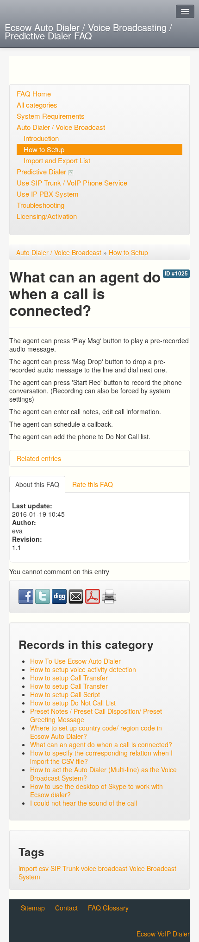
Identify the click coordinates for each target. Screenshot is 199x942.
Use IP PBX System (48, 194)
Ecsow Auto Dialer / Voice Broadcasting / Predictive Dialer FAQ (88, 31)
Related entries (39, 458)
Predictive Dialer (42, 171)
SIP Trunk (64, 868)
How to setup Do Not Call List (73, 702)
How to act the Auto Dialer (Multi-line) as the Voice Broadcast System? (103, 773)
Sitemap (33, 907)
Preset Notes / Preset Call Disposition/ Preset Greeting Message (96, 715)
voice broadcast (104, 868)
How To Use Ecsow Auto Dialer (75, 661)
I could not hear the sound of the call (83, 802)
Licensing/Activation (47, 216)
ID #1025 (176, 273)
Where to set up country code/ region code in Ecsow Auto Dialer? (96, 732)
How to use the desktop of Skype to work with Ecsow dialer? (96, 790)
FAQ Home (34, 93)
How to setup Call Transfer (69, 677)
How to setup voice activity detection (83, 669)
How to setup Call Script (65, 694)
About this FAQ (37, 484)
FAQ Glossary (108, 907)
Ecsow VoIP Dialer (163, 933)
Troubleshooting (40, 205)
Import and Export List (57, 160)
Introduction (41, 138)
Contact (66, 907)
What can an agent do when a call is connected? (101, 744)
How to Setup (44, 149)
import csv (34, 868)
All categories (37, 104)
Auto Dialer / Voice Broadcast (61, 127)
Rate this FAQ (92, 484)
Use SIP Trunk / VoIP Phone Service (72, 182)
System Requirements (51, 116)
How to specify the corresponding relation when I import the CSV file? (101, 757)
